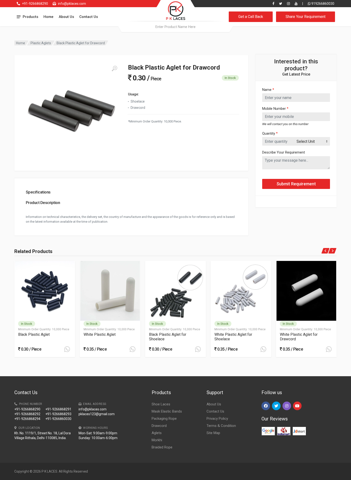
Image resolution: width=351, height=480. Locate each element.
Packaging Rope (164, 418)
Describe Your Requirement (283, 152)
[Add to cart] (67, 349)
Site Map (213, 433)
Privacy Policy (217, 418)
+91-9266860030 (58, 419)
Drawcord (159, 426)
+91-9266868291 (58, 409)
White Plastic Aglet (100, 334)
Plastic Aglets (41, 43)
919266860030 (322, 3)
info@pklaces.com (72, 3)
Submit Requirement (296, 183)
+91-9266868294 (27, 419)
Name (268, 90)
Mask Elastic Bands (167, 411)
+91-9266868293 (58, 414)
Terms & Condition (221, 426)
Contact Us (88, 17)
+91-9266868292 (27, 414)
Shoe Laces (161, 404)
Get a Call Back (250, 16)
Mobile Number (275, 108)
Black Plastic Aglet (34, 334)
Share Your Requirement (305, 16)
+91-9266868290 (35, 3)
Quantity (270, 133)
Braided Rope (162, 447)
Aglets (157, 433)
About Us (66, 17)
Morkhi (157, 440)
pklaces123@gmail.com (97, 414)
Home (48, 17)
